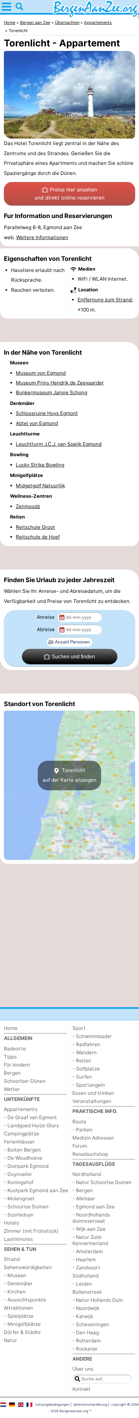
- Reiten (81, 1060)
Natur (10, 1340)
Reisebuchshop (90, 1154)
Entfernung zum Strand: (105, 300)
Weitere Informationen (42, 237)
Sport (79, 1028)
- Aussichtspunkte (25, 1300)
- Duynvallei (18, 1174)
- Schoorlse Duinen (26, 1207)
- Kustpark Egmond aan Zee (36, 1190)
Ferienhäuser (19, 1142)
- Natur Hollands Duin (97, 1300)
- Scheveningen (90, 1324)
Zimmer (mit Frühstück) (31, 1231)
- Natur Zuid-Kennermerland (90, 1240)
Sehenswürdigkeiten (28, 1267)
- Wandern (84, 1052)
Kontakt (81, 1389)
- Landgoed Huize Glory (31, 1125)
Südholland (85, 1276)
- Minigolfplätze (22, 1324)
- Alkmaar (83, 1198)
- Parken (82, 1130)
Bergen (12, 1073)
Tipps (10, 1057)
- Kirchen (15, 1292)
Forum (79, 1146)
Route (79, 1122)
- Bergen (82, 1190)
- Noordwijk (85, 1308)
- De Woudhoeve (23, 1158)
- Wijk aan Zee (89, 1229)
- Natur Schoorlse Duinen (102, 1182)
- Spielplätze (19, 1316)
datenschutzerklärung (90, 1404)
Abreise (46, 629)
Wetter (12, 1089)
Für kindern (17, 1065)
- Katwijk (82, 1316)
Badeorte (15, 1048)
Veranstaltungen (91, 1101)
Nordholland (86, 1174)
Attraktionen (18, 1308)
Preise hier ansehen (69, 193)
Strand (12, 1259)
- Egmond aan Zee (93, 1207)
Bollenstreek (87, 1292)
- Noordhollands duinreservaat (91, 1218)
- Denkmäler (18, 1283)
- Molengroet (19, 1198)
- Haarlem (84, 1259)
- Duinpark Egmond (26, 1166)
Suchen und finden (73, 656)
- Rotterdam (86, 1341)
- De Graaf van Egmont (30, 1117)
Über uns (82, 1369)
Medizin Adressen (93, 1138)
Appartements (20, 1109)
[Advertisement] (69, 330)
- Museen (15, 1275)
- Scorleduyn (19, 1215)
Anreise (46, 617)
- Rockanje (84, 1349)
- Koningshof (18, 1182)
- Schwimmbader (92, 1036)
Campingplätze (21, 1134)
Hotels (11, 1223)
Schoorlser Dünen (25, 1081)
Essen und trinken (93, 1093)
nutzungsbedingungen (52, 1404)
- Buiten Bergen (22, 1150)
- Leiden (82, 1284)
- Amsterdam (87, 1251)
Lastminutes (18, 1239)
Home (10, 1028)
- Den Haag (85, 1332)
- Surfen (82, 1077)
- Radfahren (86, 1044)
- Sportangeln (88, 1085)
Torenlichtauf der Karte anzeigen (69, 775)
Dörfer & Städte (22, 1332)
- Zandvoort (86, 1268)
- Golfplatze (86, 1069)
